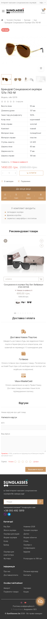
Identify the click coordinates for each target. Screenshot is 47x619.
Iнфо (41, 3)
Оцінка (4, 461)
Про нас (7, 571)
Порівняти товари (11, 592)
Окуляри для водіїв (11, 534)
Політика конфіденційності (23, 606)
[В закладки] (41, 241)
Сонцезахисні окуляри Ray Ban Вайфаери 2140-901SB (23, 285)
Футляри (7, 558)
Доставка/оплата (11, 575)
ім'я (2, 423)
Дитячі (26, 534)
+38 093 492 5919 (14, 510)
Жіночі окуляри (10, 530)
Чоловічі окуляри (14, 20)
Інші (35, 20)
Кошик (26, 592)
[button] (43, 11)
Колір (6, 541)
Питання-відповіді (31, 571)
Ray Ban (7, 527)
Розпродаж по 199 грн (33, 558)
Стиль (26, 541)
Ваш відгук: (5, 434)
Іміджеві (27, 552)
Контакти (27, 575)
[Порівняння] (41, 246)
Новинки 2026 (29, 527)
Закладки (27, 588)
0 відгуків (19, 101)
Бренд (6, 545)
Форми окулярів (10, 537)
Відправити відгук (35, 469)
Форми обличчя (30, 537)
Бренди (27, 20)
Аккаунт (7, 588)
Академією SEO (30, 609)
